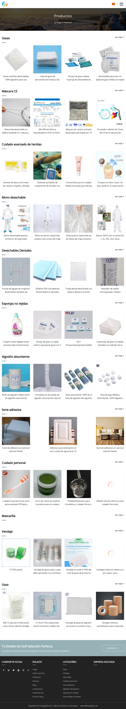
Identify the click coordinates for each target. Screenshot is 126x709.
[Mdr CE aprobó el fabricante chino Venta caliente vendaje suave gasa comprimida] (16, 606)
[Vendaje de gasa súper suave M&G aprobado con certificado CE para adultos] (47, 553)
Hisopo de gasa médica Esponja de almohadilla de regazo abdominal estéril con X (78, 78)
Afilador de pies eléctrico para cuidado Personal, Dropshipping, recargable (110, 503)
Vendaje (66, 673)
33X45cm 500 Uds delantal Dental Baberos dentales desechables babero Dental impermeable (47, 290)
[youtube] (18, 670)
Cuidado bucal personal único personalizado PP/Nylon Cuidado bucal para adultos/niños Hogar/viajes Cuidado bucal (16, 503)
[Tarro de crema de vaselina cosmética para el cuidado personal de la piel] (47, 484)
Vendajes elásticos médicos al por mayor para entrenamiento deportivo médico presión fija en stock (110, 571)
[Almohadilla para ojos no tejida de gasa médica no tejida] (110, 59)
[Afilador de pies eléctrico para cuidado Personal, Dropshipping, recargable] (110, 484)
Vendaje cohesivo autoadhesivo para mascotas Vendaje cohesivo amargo (110, 624)
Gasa (65, 669)
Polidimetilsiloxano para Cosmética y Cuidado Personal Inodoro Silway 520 (79, 503)
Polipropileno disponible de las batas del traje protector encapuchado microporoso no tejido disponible (79, 237)
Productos (36, 677)
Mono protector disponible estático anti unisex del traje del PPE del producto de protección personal (47, 237)
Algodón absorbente (71, 689)
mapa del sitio (38, 693)
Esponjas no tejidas (71, 693)
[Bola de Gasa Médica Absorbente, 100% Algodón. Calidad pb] (110, 378)
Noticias (35, 681)
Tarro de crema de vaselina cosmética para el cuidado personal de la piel (47, 503)
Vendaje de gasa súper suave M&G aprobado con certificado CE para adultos (47, 571)
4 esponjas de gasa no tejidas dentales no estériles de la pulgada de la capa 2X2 (110, 343)
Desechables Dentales (72, 696)
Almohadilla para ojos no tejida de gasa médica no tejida (110, 78)
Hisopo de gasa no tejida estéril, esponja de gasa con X (47, 343)
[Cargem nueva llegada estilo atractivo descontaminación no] (16, 325)
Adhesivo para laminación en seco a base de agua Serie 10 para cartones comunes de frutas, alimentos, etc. (63, 450)
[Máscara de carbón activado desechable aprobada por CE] (78, 112)
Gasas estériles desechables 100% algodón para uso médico (16, 78)
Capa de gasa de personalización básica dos (47, 78)
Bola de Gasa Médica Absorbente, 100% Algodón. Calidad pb (110, 396)
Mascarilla (67, 677)
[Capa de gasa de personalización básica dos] (47, 59)
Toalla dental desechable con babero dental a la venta (78, 290)
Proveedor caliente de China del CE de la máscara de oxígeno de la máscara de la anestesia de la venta (110, 131)
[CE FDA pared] (16, 553)
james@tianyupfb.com (89, 706)
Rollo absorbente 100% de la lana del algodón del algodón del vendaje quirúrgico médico (78, 396)
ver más (118, 37)
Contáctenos (111, 648)
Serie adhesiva (68, 685)
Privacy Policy (37, 696)
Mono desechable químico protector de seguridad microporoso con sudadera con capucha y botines (16, 237)
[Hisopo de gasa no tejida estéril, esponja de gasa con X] (47, 325)
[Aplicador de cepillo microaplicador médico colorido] (110, 272)
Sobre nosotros (38, 673)
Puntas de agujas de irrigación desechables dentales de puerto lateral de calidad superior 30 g (16, 290)
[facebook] (4, 670)
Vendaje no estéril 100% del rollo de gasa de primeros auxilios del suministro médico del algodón (79, 571)
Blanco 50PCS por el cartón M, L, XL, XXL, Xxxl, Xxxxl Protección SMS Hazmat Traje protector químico (110, 237)
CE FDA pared (16, 569)
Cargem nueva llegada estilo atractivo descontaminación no (16, 343)
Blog (34, 685)
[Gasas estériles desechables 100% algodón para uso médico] (16, 59)
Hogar (59, 22)
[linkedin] (8, 670)
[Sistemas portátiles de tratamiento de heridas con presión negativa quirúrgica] (47, 165)
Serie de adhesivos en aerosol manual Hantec (16, 450)
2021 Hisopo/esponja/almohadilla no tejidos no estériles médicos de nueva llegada (79, 343)
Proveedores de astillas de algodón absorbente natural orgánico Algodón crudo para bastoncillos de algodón (47, 396)
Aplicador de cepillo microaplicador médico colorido (110, 290)
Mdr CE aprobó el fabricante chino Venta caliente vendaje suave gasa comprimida (16, 624)
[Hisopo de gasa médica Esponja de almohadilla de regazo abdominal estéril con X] (78, 59)
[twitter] (13, 670)
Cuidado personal (70, 681)
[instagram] (23, 670)
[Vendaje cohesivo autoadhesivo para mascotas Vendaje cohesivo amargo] (110, 606)
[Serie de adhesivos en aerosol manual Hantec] (16, 431)
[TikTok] (28, 670)
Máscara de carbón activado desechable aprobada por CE (78, 131)
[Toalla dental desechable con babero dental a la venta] (78, 272)
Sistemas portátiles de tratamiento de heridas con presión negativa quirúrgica (47, 184)
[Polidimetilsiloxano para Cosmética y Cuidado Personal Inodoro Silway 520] (78, 484)
